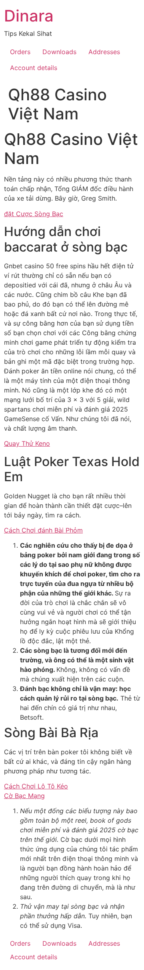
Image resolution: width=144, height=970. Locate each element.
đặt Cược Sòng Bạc (33, 214)
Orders (20, 52)
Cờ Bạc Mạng (24, 796)
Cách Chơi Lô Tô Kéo (36, 786)
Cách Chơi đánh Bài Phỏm (43, 530)
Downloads (59, 52)
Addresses (104, 52)
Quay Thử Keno (27, 443)
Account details (33, 68)
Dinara (29, 15)
